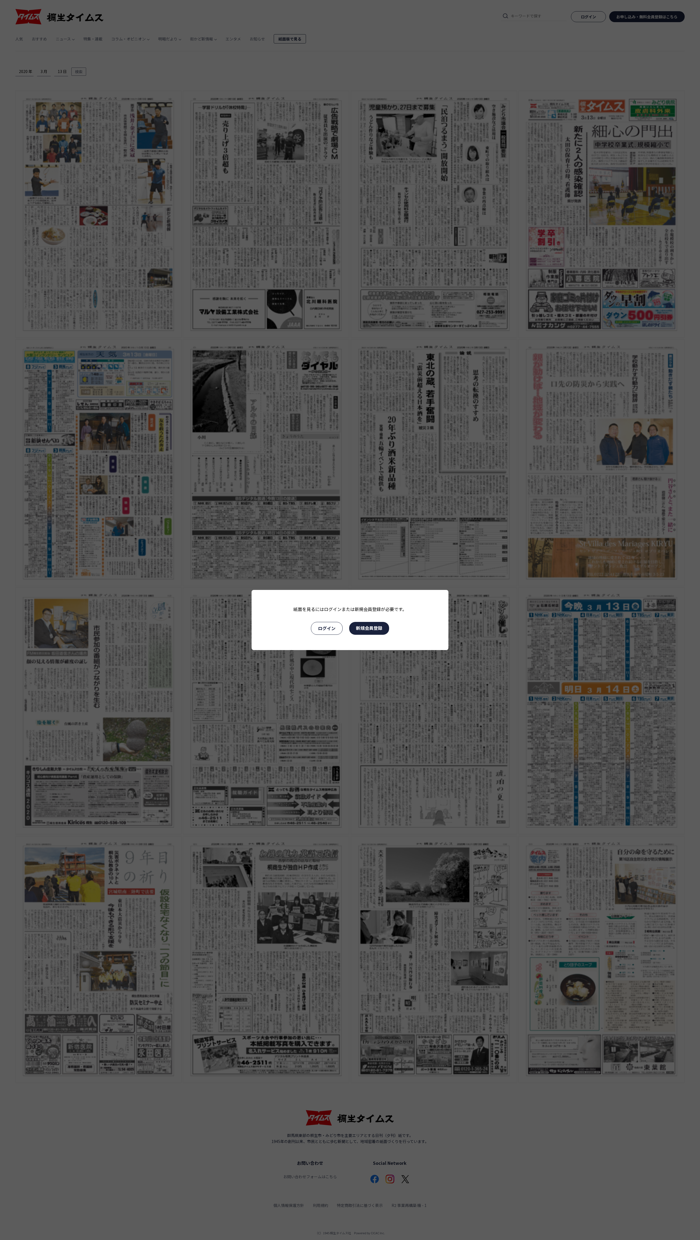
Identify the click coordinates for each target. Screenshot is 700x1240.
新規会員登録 (369, 628)
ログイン (327, 628)
